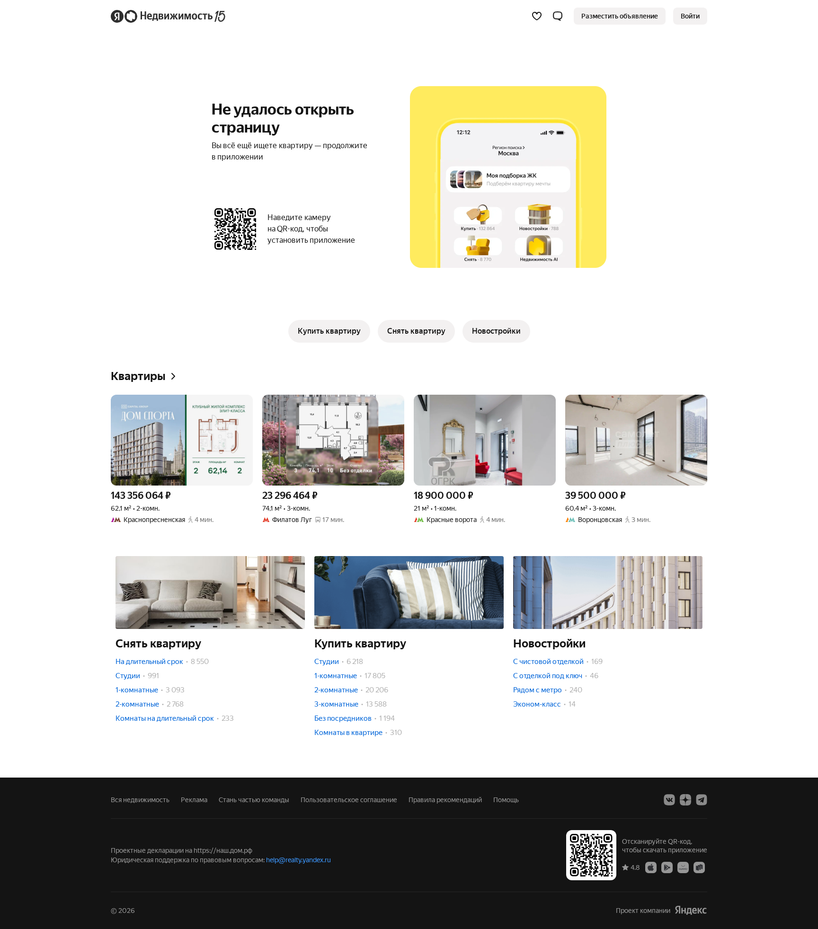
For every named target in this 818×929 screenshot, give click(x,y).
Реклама (194, 800)
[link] (690, 16)
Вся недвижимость (140, 800)
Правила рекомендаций (445, 800)
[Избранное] (536, 16)
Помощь (506, 800)
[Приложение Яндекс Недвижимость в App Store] (651, 867)
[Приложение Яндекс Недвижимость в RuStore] (699, 867)
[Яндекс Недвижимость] (169, 16)
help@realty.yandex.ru (298, 860)
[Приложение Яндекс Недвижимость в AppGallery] (683, 867)
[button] (557, 16)
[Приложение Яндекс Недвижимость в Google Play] (667, 867)
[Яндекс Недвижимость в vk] (669, 799)
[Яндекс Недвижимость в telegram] (701, 799)
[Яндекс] (690, 910)
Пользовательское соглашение (349, 800)
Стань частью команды (254, 800)
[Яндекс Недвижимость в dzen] (685, 799)
